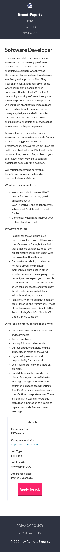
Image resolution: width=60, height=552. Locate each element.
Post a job (30, 33)
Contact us (30, 533)
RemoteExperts (38, 541)
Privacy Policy (30, 525)
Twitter (30, 27)
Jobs (30, 21)
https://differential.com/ (25, 444)
